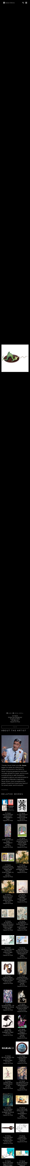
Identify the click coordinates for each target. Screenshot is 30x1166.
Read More (4, 789)
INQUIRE (15, 726)
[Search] (23, 2)
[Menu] (26, 2)
